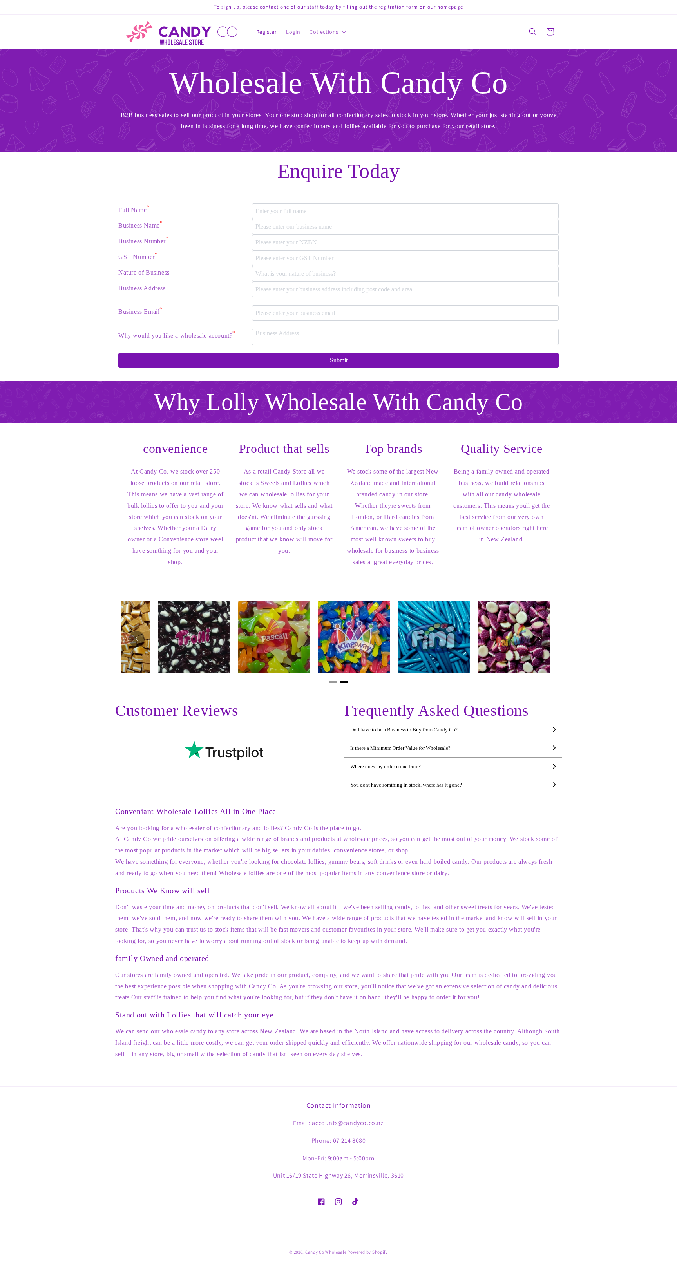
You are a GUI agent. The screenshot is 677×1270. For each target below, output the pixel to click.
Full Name (134, 208)
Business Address (142, 288)
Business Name (140, 224)
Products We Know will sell (162, 890)
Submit (339, 360)
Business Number (143, 240)
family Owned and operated (162, 958)
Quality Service (502, 448)
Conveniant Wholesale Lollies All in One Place (195, 811)
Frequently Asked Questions (436, 710)
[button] (327, 32)
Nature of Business (144, 272)
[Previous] (137, 639)
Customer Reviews (177, 710)
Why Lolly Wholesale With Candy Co (338, 402)
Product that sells (284, 448)
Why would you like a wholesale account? (176, 334)
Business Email (140, 310)
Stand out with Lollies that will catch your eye (194, 1014)
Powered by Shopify (368, 1252)
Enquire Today (338, 171)
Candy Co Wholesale (326, 1252)
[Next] (540, 639)
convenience (175, 448)
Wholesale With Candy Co (338, 83)
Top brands (393, 448)
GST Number (138, 256)
